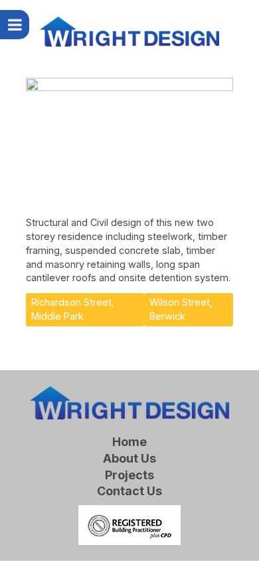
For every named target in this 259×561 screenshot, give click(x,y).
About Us (129, 459)
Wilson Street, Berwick (181, 309)
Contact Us (129, 492)
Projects (129, 476)
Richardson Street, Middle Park (72, 309)
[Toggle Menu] (14, 24)
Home (129, 442)
